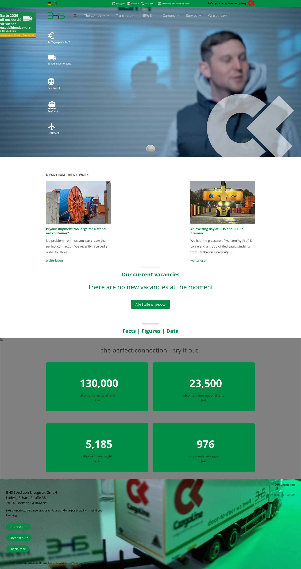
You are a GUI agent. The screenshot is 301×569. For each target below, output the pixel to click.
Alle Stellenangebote (150, 304)
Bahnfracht (54, 88)
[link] (49, 3)
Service (191, 15)
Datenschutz (19, 538)
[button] (75, 16)
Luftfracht (53, 133)
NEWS (146, 15)
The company (94, 15)
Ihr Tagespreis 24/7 (59, 42)
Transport (123, 15)
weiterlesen (54, 260)
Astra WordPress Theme (78, 563)
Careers (169, 15)
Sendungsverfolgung (59, 63)
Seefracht (53, 111)
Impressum (18, 527)
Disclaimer (17, 549)
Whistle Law (217, 15)
